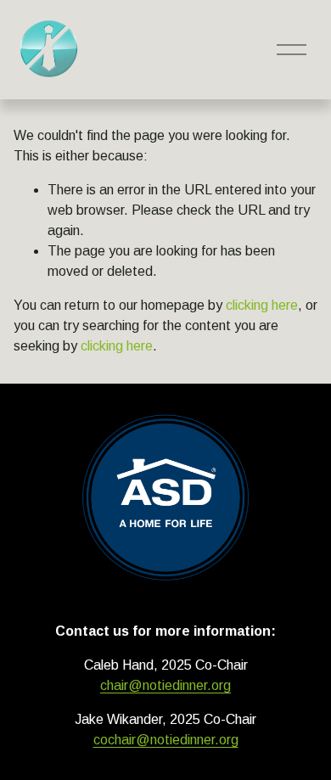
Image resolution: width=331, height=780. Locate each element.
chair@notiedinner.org (165, 685)
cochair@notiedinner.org (165, 739)
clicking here (262, 305)
